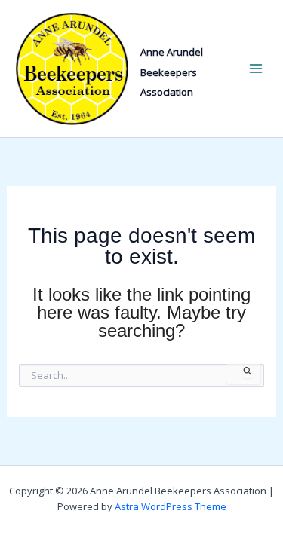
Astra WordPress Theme (170, 506)
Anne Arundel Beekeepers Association (171, 72)
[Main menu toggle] (255, 69)
